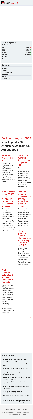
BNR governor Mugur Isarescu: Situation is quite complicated (16, 387)
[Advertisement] (16, 23)
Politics (4, 76)
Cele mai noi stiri (10, 409)
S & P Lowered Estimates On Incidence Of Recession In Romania (8, 276)
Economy (4, 70)
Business (4, 68)
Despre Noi (26, 412)
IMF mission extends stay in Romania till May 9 (16, 368)
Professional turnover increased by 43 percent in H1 (24, 160)
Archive (6, 138)
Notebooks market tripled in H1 (8, 157)
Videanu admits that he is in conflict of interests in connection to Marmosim (16, 378)
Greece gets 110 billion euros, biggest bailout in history (16, 383)
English (19, 409)
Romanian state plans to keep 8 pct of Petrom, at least (16, 364)
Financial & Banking (7, 72)
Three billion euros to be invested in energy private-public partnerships (15, 360)
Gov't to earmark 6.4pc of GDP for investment (16, 395)
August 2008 (22, 138)
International (5, 74)
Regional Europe (6, 78)
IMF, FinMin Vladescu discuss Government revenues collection (14, 373)
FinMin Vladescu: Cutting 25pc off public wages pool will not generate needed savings (16, 401)
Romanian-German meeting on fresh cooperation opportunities (13, 392)
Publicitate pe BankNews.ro (13, 414)
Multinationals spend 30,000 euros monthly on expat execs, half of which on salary (8, 199)
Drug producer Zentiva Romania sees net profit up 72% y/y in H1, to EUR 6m (24, 238)
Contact (19, 412)
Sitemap (25, 414)
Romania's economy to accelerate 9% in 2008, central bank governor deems (24, 199)
